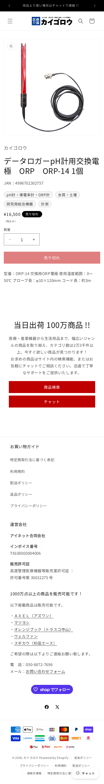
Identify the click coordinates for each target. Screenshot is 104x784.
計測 (45, 203)
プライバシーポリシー (28, 505)
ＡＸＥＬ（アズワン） (34, 615)
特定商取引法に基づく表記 (32, 459)
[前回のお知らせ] (9, 5)
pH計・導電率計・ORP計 (28, 194)
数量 (7, 229)
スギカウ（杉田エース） (35, 643)
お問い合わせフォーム (45, 671)
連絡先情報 (34, 773)
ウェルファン (26, 636)
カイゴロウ (30, 758)
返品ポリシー (21, 494)
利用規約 (17, 471)
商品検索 (52, 387)
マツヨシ (22, 622)
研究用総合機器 (20, 203)
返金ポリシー (83, 758)
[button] (10, 21)
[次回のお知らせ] (94, 5)
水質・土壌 (67, 194)
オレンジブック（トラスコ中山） (43, 629)
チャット (52, 401)
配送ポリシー (21, 482)
